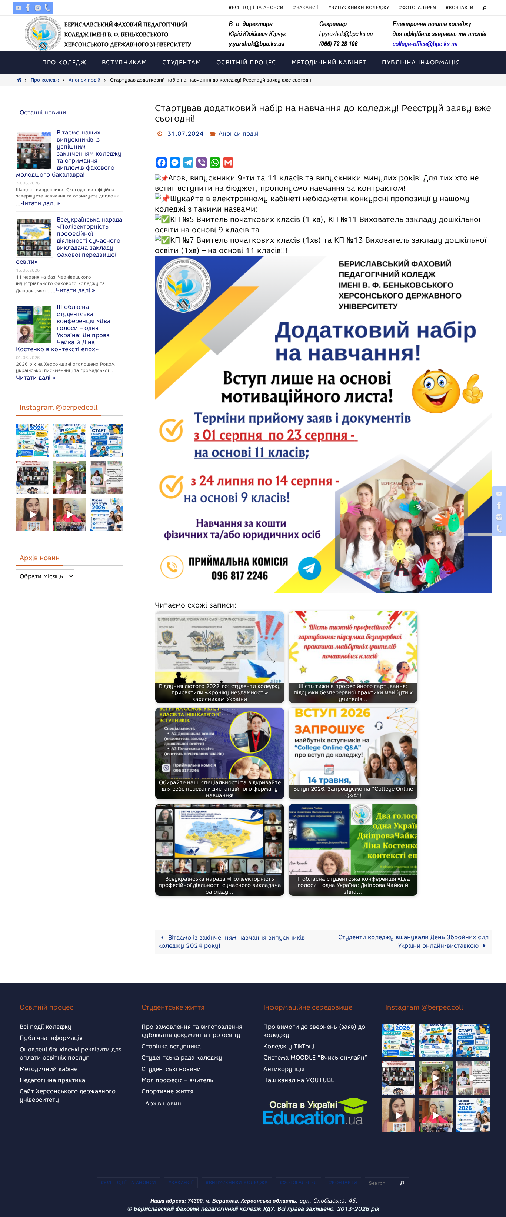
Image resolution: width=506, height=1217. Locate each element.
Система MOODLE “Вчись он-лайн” (315, 1057)
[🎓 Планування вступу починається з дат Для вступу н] (106, 514)
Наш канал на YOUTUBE (298, 1080)
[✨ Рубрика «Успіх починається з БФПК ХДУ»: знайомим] (69, 514)
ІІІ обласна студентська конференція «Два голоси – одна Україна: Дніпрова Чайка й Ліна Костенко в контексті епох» (63, 328)
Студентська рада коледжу (182, 1057)
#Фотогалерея (417, 7)
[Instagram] (38, 8)
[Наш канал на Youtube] (18, 8)
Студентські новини (171, 1069)
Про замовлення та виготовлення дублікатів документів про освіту (192, 1030)
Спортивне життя (167, 1091)
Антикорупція (283, 1069)
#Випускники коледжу (359, 7)
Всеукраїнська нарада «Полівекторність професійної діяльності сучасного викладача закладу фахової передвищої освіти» (69, 240)
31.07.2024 (185, 133)
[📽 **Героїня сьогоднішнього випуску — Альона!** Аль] (69, 477)
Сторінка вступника (171, 1046)
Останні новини (43, 112)
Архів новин (163, 1103)
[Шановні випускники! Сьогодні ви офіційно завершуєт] (32, 477)
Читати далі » (40, 203)
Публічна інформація (51, 1037)
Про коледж (45, 80)
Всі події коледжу (45, 1026)
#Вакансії (306, 7)
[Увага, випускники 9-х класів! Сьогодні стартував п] (106, 440)
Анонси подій (84, 80)
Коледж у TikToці (288, 1046)
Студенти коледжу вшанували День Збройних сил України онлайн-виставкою (413, 941)
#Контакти (460, 7)
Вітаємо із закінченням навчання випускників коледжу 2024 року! (231, 941)
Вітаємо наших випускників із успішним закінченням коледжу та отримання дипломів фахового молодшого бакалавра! (68, 153)
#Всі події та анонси (256, 7)
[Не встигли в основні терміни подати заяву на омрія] (32, 440)
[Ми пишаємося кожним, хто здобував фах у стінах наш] (106, 477)
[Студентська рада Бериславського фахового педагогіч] (32, 514)
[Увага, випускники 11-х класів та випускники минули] (69, 440)
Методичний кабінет (50, 1069)
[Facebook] (28, 8)
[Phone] (47, 8)
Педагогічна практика (52, 1080)
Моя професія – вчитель (177, 1080)
